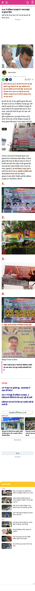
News (10, 6)
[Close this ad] (34, 584)
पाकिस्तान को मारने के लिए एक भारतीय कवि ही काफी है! (17, 403)
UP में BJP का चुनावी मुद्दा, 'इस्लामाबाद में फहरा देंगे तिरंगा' (16, 389)
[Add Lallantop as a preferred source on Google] (28, 79)
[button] (2, 2)
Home (5, 6)
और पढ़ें (17, 453)
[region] (17, 588)
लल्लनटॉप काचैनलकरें (17, 412)
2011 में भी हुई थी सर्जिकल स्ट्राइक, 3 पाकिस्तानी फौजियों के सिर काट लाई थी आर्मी (17, 396)
